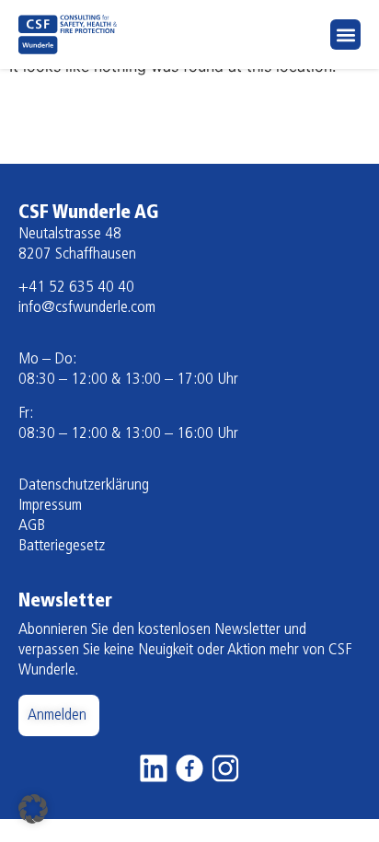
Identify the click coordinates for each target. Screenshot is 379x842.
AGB (31, 526)
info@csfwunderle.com (86, 308)
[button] (345, 34)
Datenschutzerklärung (83, 486)
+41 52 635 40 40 (76, 288)
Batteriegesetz (61, 546)
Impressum (50, 506)
